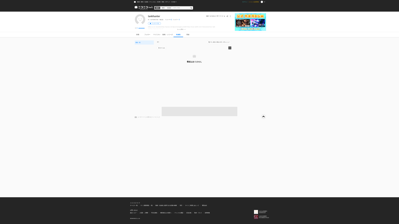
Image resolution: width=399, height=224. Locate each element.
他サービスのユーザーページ (214, 16)
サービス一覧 (134, 205)
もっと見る (180, 29)
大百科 (159, 1)
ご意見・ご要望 (143, 212)
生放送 (146, 1)
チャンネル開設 (179, 212)
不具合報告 (154, 212)
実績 (187, 34)
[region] (144, 42)
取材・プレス (198, 212)
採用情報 (207, 212)
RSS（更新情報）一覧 (147, 205)
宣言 (181, 205)
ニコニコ (144, 8)
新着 (137, 34)
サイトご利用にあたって (192, 205)
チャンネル (152, 1)
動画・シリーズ (168, 34)
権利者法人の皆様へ (166, 212)
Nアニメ (167, 1)
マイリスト (157, 34)
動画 (138, 1)
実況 (163, 1)
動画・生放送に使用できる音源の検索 (166, 205)
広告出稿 (188, 212)
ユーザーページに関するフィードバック (149, 117)
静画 (142, 1)
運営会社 (204, 205)
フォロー (147, 34)
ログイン (244, 1)
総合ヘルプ (133, 212)
